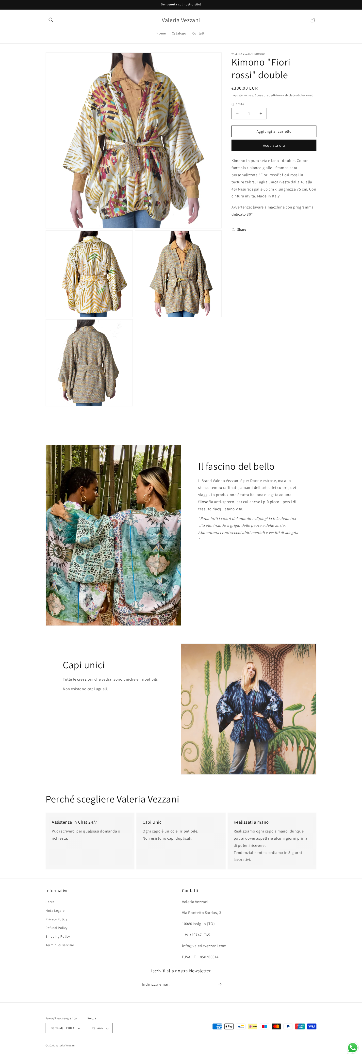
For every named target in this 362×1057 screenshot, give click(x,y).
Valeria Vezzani (66, 1045)
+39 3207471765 (196, 934)
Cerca (50, 901)
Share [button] (241, 229)
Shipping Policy (58, 936)
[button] (51, 20)
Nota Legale (55, 910)
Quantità (237, 104)
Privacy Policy (56, 919)
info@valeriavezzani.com (204, 945)
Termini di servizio (60, 945)
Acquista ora (274, 145)
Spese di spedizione (268, 95)
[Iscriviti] (219, 984)
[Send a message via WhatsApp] (353, 1048)
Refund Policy (56, 928)
